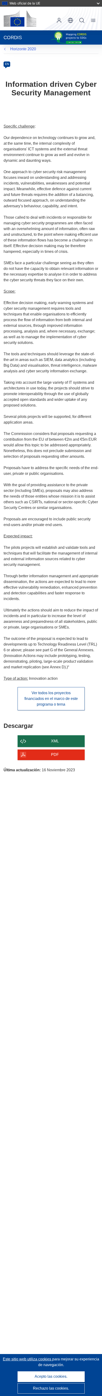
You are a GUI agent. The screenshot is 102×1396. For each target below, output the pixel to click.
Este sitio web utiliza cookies (27, 1359)
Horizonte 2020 (23, 49)
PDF (55, 755)
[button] (70, 20)
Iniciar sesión (59, 20)
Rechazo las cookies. (51, 1388)
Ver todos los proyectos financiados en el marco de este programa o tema (51, 698)
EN (7, 64)
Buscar (82, 20)
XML (55, 741)
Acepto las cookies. (51, 1376)
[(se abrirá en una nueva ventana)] (20, 18)
